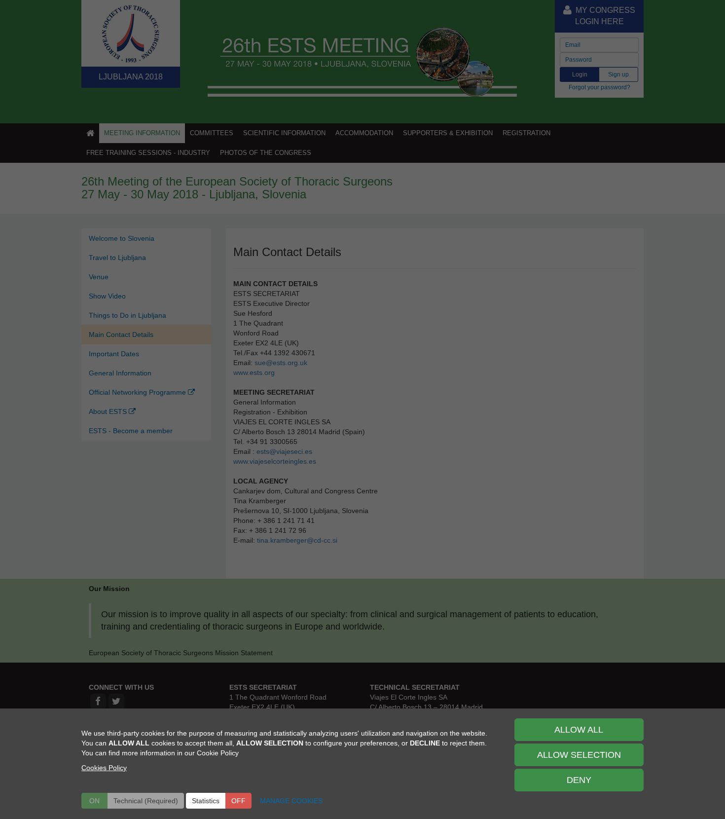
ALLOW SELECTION (579, 755)
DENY (579, 780)
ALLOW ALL (578, 730)
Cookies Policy (104, 768)
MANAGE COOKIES (291, 801)
